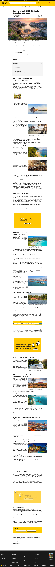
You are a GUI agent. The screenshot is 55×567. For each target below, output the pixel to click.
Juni (25, 42)
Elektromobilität (25, 0)
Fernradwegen (33, 514)
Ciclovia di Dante (37, 183)
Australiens (17, 380)
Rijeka (24, 271)
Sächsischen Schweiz (37, 518)
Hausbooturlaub (16, 359)
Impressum (11, 565)
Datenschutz (18, 565)
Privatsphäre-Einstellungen (26, 565)
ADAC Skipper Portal (20, 366)
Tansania (14, 396)
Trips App (2, 557)
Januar (14, 42)
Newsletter (36, 558)
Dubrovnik (18, 238)
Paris (13, 435)
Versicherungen (13, 553)
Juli (26, 42)
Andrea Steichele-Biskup (16, 16)
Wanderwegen (15, 515)
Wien (15, 435)
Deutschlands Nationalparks (32, 511)
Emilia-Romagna (18, 176)
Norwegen (25, 304)
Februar (16, 42)
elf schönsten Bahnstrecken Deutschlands (19, 475)
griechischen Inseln (17, 288)
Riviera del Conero (15, 152)
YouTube (27, 554)
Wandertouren (18, 520)
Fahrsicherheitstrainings (15, 557)
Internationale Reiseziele (25, 6)
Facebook (27, 553)
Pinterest (27, 560)
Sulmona (40, 200)
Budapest (22, 435)
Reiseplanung (12, 6)
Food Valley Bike (20, 180)
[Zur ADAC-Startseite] (4, 3)
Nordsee (21, 329)
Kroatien (14, 236)
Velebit (14, 271)
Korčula (28, 250)
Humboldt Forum (18, 460)
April (21, 42)
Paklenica (37, 270)
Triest (18, 425)
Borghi (34, 187)
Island (19, 311)
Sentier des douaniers (20, 118)
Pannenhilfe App (3, 553)
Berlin (26, 443)
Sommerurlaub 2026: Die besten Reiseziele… (36, 6)
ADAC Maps (37, 481)
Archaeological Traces (16, 263)
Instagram (27, 556)
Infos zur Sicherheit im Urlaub (17, 543)
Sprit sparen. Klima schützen (32, 0)
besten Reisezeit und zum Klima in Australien (27, 391)
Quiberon (32, 88)
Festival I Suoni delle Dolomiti (21, 205)
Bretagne (37, 82)
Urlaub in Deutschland (21, 541)
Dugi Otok (22, 250)
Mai (23, 42)
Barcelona (25, 423)
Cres (29, 255)
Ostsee (26, 329)
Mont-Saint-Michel (16, 121)
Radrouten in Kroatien (29, 262)
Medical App (2, 554)
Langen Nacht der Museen (19, 464)
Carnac (28, 87)
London (17, 435)
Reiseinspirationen (18, 6)
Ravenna (31, 184)
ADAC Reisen (14, 0)
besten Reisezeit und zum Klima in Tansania (26, 413)
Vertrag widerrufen (44, 565)
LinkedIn (27, 559)
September (32, 42)
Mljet (20, 270)
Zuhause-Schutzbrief (20, 0)
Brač (37, 251)
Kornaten (14, 270)
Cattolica (21, 179)
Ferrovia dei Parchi (17, 199)
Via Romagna (36, 176)
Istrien (23, 237)
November (39, 42)
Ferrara (17, 164)
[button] (33, 323)
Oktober (36, 42)
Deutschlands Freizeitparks (17, 537)
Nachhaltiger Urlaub (16, 509)
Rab (19, 250)
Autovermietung (14, 554)
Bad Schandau (16, 522)
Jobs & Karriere (36, 553)
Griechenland (15, 277)
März (19, 42)
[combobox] (22, 3)
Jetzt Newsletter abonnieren (31, 530)
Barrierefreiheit (52, 565)
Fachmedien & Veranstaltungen (38, 561)
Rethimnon (16, 287)
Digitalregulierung (36, 565)
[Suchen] (35, 2)
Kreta (25, 277)
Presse (35, 562)
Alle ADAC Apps (3, 558)
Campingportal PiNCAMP (15, 562)
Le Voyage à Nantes (23, 125)
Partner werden (37, 554)
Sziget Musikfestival (37, 435)
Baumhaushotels (15, 511)
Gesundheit (38, 0)
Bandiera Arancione (16, 187)
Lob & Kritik (36, 557)
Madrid (40, 433)
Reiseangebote (13, 561)
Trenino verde (31, 201)
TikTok (26, 557)
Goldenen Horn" (31, 251)
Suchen (40, 323)
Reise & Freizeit (6, 6)
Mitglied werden (9, 0)
